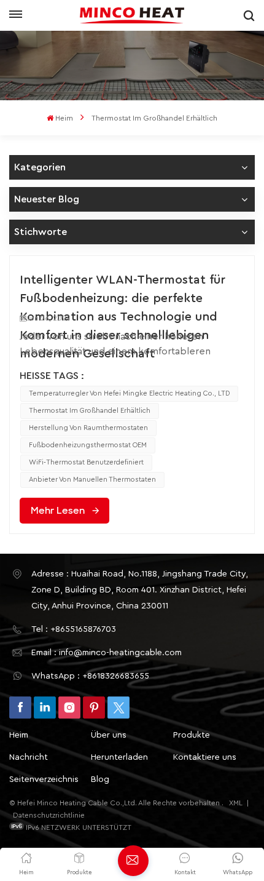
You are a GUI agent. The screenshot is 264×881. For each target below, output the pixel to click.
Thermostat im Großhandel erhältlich (89, 410)
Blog (100, 779)
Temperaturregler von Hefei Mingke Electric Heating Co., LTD (129, 393)
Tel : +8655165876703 (73, 629)
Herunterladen (119, 757)
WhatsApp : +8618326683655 (90, 676)
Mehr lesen (58, 510)
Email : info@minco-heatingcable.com (106, 652)
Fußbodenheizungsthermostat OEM (88, 445)
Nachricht (28, 757)
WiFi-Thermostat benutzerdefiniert (86, 462)
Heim (64, 118)
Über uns (108, 735)
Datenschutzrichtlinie (49, 815)
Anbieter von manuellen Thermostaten (92, 479)
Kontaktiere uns (204, 757)
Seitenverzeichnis (44, 779)
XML (236, 803)
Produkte (191, 735)
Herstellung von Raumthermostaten (88, 428)
